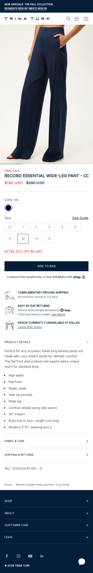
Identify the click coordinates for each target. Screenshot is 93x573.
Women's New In (16, 8)
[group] (46, 384)
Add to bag (46, 266)
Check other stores (30, 327)
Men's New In (38, 8)
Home (8, 484)
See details (58, 314)
